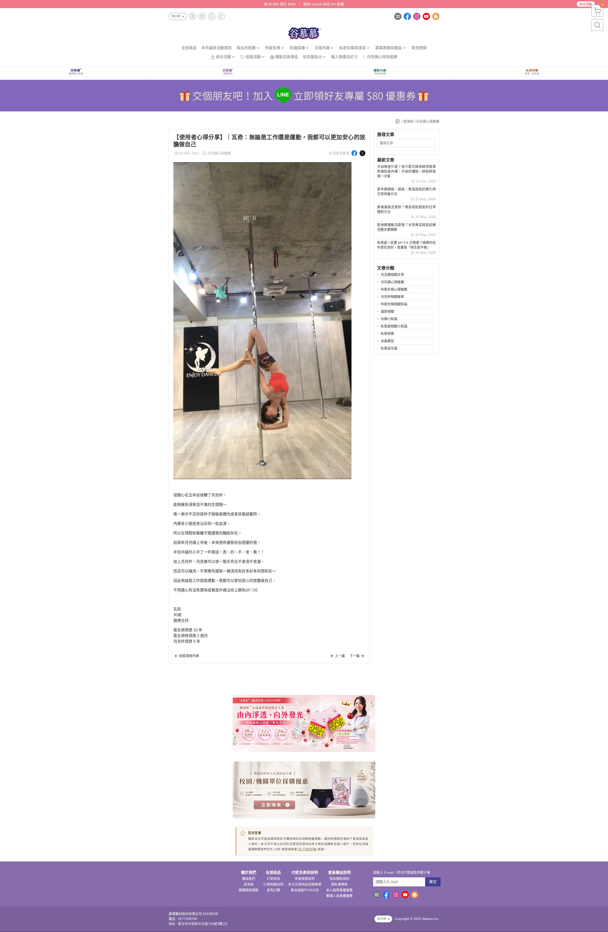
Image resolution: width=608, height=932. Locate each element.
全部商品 (273, 873)
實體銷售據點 (249, 890)
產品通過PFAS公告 (305, 890)
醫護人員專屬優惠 (339, 895)
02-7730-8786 (307, 849)
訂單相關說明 (273, 884)
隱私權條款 (339, 884)
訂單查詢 (273, 878)
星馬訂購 (273, 890)
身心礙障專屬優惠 (339, 890)
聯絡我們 (248, 878)
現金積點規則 (339, 878)
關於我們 (248, 873)
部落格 (249, 884)
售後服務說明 (305, 878)
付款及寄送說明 (304, 873)
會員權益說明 (339, 873)
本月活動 (586, 4)
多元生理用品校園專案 (304, 884)
